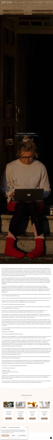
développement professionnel (44, 418)
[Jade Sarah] (7, 2)
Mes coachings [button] (22, 2)
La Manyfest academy (31, 2)
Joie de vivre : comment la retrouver (20, 414)
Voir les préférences (22, 435)
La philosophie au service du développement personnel (8, 415)
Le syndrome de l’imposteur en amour (32, 414)
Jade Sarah (36, 135)
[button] (26, 427)
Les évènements (40, 2)
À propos (15, 2)
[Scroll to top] (51, 438)
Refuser (13, 435)
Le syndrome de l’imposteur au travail (44, 414)
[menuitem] (15, 2)
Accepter (5, 435)
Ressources (47, 2)
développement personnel (26, 135)
